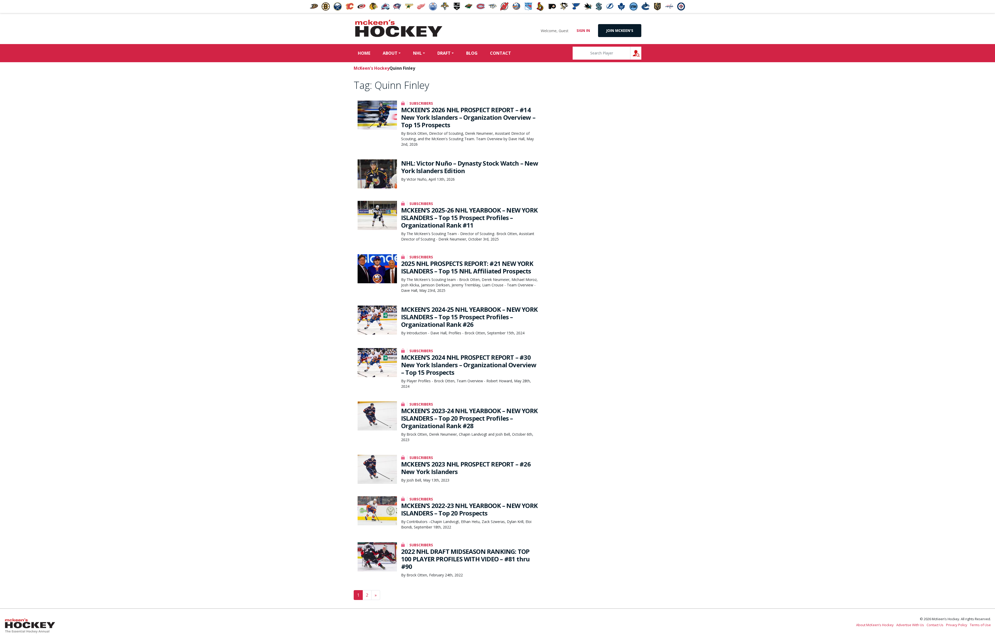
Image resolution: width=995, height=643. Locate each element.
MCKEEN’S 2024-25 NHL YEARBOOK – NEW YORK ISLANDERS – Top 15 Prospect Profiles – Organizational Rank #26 (469, 317)
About (390, 53)
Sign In (583, 30)
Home (364, 53)
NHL (417, 53)
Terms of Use (980, 625)
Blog (472, 53)
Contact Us (935, 625)
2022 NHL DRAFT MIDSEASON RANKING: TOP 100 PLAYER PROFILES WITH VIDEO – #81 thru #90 (465, 559)
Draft (444, 53)
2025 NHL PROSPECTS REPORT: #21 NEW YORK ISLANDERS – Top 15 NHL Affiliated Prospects (467, 267)
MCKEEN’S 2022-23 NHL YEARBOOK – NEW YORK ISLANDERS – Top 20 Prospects (469, 509)
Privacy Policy (956, 625)
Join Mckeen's (619, 30)
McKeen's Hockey (399, 28)
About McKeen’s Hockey (875, 625)
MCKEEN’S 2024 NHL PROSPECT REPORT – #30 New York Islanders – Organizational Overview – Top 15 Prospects (468, 365)
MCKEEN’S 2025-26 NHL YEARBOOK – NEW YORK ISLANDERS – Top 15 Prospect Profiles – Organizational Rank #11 (469, 217)
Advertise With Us (910, 625)
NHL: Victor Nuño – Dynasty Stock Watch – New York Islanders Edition (469, 167)
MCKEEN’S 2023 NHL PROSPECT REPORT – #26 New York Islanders (466, 468)
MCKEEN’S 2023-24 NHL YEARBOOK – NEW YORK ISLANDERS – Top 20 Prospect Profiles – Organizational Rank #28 (469, 418)
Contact (500, 53)
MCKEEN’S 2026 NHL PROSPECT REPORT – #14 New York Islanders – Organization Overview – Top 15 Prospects (468, 117)
